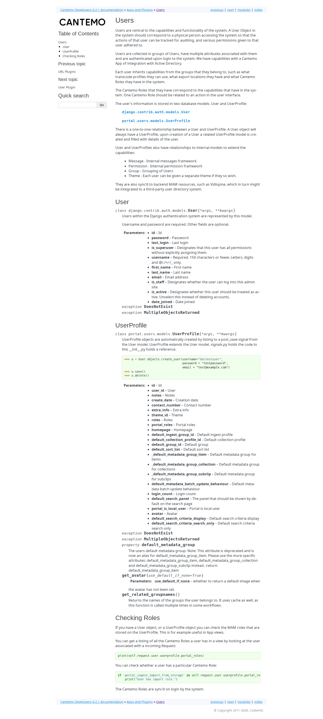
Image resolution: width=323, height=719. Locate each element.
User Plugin (66, 87)
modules (244, 10)
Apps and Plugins (140, 10)
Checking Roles (74, 56)
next (230, 10)
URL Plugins (67, 72)
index (258, 10)
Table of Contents (78, 34)
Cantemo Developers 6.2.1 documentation (91, 10)
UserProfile (71, 51)
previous (216, 10)
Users (160, 10)
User (66, 47)
